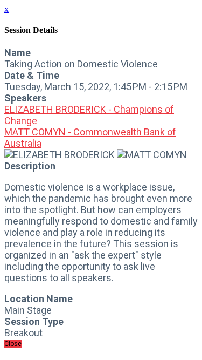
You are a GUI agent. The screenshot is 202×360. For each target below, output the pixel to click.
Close (13, 344)
